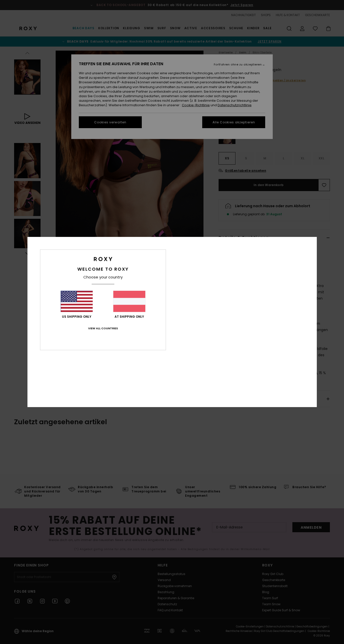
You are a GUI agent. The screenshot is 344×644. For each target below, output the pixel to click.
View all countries (103, 328)
